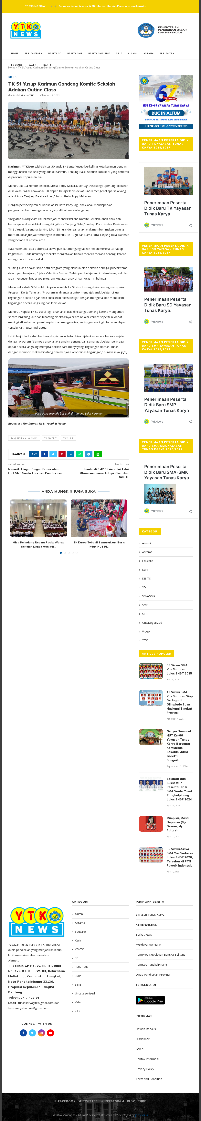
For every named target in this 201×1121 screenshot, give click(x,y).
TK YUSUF (68, 438)
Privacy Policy (145, 1069)
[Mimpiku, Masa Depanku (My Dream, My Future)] (151, 824)
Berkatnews (144, 934)
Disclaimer (143, 1039)
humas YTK (27, 95)
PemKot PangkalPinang (151, 964)
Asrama (148, 53)
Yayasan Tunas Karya (150, 914)
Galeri (32, 64)
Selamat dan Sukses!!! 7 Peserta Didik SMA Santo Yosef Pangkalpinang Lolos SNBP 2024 (179, 789)
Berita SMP (74, 53)
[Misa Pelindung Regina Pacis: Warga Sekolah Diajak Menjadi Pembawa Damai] (38, 518)
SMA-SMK (148, 596)
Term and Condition (149, 1079)
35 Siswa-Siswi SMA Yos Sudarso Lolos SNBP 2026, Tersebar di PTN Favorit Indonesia (180, 857)
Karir (47, 64)
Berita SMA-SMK (99, 53)
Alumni (133, 53)
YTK (145, 640)
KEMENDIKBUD (146, 924)
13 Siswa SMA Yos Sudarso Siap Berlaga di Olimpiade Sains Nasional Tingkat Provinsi (180, 702)
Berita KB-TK (33, 53)
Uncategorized (152, 622)
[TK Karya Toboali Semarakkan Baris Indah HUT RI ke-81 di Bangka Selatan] (99, 518)
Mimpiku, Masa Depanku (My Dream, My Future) (178, 824)
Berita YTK (167, 53)
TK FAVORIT (50, 438)
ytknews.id (141, 1115)
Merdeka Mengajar (148, 944)
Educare (17, 64)
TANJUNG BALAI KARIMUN (24, 438)
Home (15, 53)
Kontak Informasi (147, 1059)
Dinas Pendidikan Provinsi (153, 974)
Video (146, 631)
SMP (145, 605)
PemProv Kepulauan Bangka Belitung (160, 954)
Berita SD (54, 53)
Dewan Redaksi (146, 1029)
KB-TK (12, 77)
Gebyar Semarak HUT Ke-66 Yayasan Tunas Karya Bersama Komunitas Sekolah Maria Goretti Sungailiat (179, 745)
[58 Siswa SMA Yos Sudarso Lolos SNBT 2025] (151, 671)
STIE (119, 53)
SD (144, 587)
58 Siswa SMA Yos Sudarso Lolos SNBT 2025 (179, 669)
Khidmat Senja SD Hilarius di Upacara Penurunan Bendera (95, 6)
